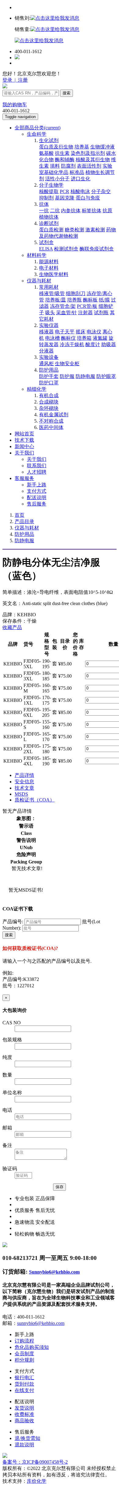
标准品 (77, 172)
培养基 (81, 146)
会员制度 (24, 1353)
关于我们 (24, 452)
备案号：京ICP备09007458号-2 (35, 1462)
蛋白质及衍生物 (56, 146)
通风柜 (46, 363)
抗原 (107, 210)
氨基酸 (46, 153)
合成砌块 (49, 401)
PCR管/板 (87, 306)
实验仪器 (49, 325)
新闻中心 (24, 446)
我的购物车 (14, 104)
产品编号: (12, 921)
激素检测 (95, 229)
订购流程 (24, 1340)
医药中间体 (51, 427)
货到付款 (24, 1384)
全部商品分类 (37, 127)
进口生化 (80, 178)
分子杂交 (101, 191)
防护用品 (49, 370)
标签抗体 (91, 210)
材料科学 (36, 255)
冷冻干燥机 (72, 344)
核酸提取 (49, 191)
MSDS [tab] (21, 794)
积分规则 (24, 1360)
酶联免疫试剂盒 (97, 248)
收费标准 (24, 1414)
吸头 (50, 312)
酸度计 (92, 344)
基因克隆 (64, 197)
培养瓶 (74, 299)
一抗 (44, 210)
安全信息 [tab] (24, 781)
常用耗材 (49, 287)
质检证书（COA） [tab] (35, 799)
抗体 (44, 204)
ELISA (46, 248)
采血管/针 (66, 312)
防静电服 (85, 376)
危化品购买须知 (32, 1347)
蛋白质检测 (51, 229)
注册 (22, 80)
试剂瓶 (101, 312)
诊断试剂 (49, 223)
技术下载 (24, 440)
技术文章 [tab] (24, 788)
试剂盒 (46, 242)
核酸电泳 (80, 191)
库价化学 (36, 1481)
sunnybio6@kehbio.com (40, 1323)
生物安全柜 (67, 363)
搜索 (66, 93)
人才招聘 (36, 472)
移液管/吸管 (52, 293)
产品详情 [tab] (24, 775)
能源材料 (49, 261)
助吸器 (108, 344)
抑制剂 (46, 197)
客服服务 (24, 478)
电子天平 (64, 331)
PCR (64, 191)
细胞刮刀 (75, 293)
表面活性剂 (89, 165)
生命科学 (36, 134)
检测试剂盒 (66, 248)
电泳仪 (94, 331)
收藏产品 (12, 627)
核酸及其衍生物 (93, 159)
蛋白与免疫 (88, 197)
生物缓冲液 (102, 146)
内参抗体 (71, 210)
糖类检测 (74, 229)
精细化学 (36, 389)
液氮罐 (100, 338)
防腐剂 (68, 165)
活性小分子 (57, 178)
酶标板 (90, 299)
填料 (55, 165)
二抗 (55, 210)
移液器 (46, 331)
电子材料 (49, 268)
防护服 (67, 376)
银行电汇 (24, 1377)
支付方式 (36, 491)
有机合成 (49, 395)
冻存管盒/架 (63, 306)
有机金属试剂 (53, 414)
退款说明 (24, 1444)
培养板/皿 (55, 299)
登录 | (9, 80)
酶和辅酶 (64, 159)
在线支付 (24, 1390)
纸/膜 (104, 299)
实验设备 (49, 357)
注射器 (85, 312)
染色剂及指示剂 (88, 153)
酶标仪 (68, 338)
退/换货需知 (27, 1438)
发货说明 (24, 1407)
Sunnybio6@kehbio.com (54, 1271)
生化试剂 (49, 140)
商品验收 (24, 1420)
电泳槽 (52, 338)
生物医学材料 (53, 274)
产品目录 (24, 521)
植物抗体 (49, 216)
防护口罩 (49, 382)
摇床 (80, 331)
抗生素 (62, 153)
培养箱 (84, 338)
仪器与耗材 (39, 280)
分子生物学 (51, 185)
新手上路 (36, 484)
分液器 (46, 350)
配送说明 (36, 497)
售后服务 (36, 503)
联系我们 (36, 465)
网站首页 (24, 433)
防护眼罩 (106, 376)
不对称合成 (51, 421)
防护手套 (49, 376)
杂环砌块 (49, 408)
